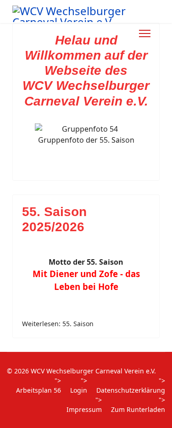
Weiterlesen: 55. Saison (58, 323)
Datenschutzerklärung (130, 390)
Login (78, 390)
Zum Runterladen (138, 409)
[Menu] (144, 33)
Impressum (84, 409)
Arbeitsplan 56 (38, 390)
